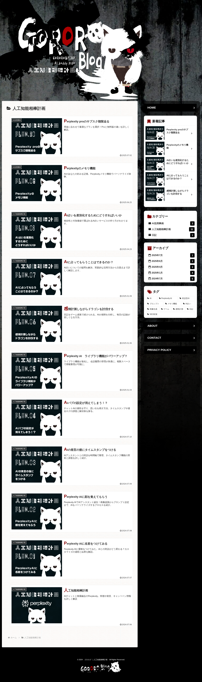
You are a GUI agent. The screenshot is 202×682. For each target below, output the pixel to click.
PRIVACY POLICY (159, 349)
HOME (151, 107)
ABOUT (152, 325)
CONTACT (154, 337)
